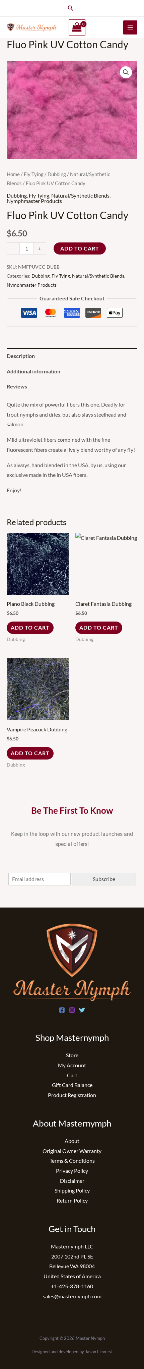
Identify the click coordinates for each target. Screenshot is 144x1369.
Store (72, 1055)
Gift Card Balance (72, 1085)
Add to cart (79, 248)
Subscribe (104, 879)
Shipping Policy (72, 1190)
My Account (72, 1065)
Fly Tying (34, 174)
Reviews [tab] (17, 386)
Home (13, 174)
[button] (71, 8)
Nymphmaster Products (34, 201)
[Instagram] (72, 1010)
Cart (72, 1075)
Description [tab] (21, 356)
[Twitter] (82, 1010)
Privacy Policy (72, 1170)
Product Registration (72, 1095)
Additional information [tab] (33, 371)
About (72, 1141)
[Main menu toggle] (130, 27)
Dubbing (57, 174)
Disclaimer (72, 1180)
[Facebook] (62, 1010)
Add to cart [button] (30, 627)
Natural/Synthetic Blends (80, 195)
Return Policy (72, 1200)
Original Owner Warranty (72, 1151)
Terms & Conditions (72, 1160)
